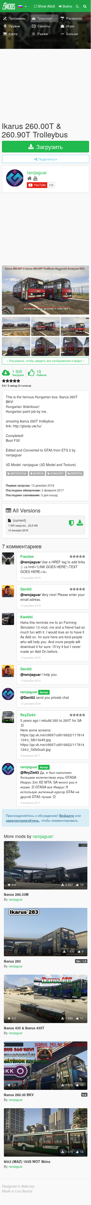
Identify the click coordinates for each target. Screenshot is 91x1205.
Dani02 (26, 589)
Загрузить (49, 146)
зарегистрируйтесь (22, 820)
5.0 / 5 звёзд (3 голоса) (16, 385)
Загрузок (18, 375)
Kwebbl (26, 616)
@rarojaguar (30, 561)
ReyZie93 (28, 714)
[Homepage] (29, 177)
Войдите (66, 815)
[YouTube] (35, 177)
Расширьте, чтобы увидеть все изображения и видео (45, 361)
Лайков (41, 375)
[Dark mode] (77, 6)
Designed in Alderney (18, 1186)
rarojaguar (37, 172)
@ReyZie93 (29, 772)
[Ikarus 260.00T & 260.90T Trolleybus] (45, 290)
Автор (44, 692)
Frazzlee (27, 556)
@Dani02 (27, 697)
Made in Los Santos (17, 1191)
